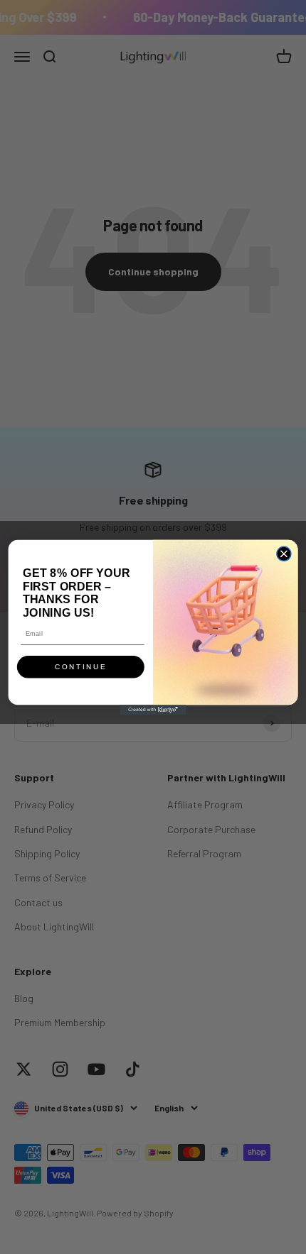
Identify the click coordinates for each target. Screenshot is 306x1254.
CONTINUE (81, 667)
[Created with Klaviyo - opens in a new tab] (153, 710)
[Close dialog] (284, 553)
